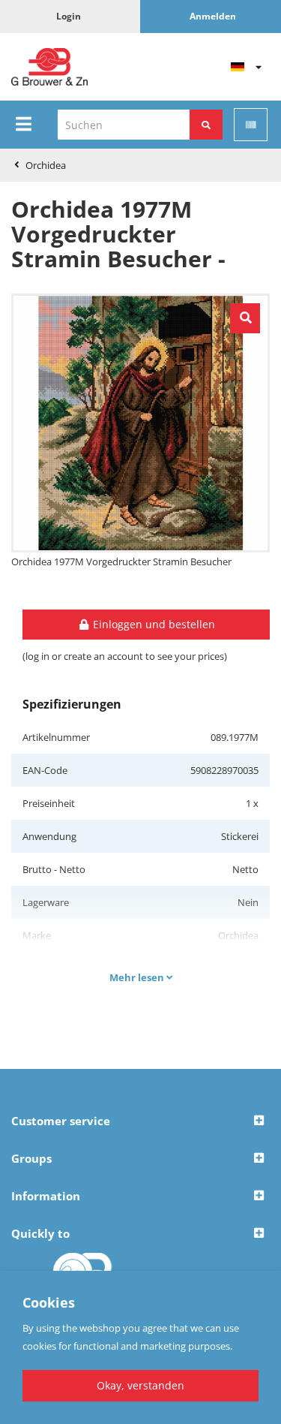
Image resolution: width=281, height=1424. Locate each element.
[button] (140, 1121)
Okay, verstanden (140, 1385)
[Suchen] (206, 125)
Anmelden (213, 16)
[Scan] (251, 124)
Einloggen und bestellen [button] (152, 624)
